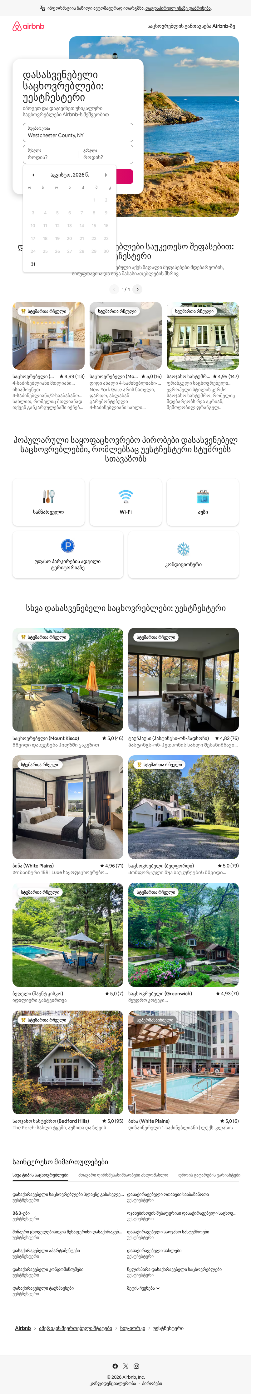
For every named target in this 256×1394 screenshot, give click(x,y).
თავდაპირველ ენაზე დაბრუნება (178, 8)
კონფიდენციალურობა (113, 1383)
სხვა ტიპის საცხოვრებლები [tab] (40, 1175)
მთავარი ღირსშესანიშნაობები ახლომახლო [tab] (123, 1175)
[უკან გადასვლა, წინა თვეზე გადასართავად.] (34, 175)
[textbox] (50, 157)
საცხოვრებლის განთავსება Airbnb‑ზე (191, 26)
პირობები (152, 1383)
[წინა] (114, 289)
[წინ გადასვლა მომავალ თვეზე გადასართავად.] (105, 175)
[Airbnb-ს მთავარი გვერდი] (28, 26)
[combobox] (78, 135)
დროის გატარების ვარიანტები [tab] (209, 1175)
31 (33, 264)
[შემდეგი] (137, 289)
